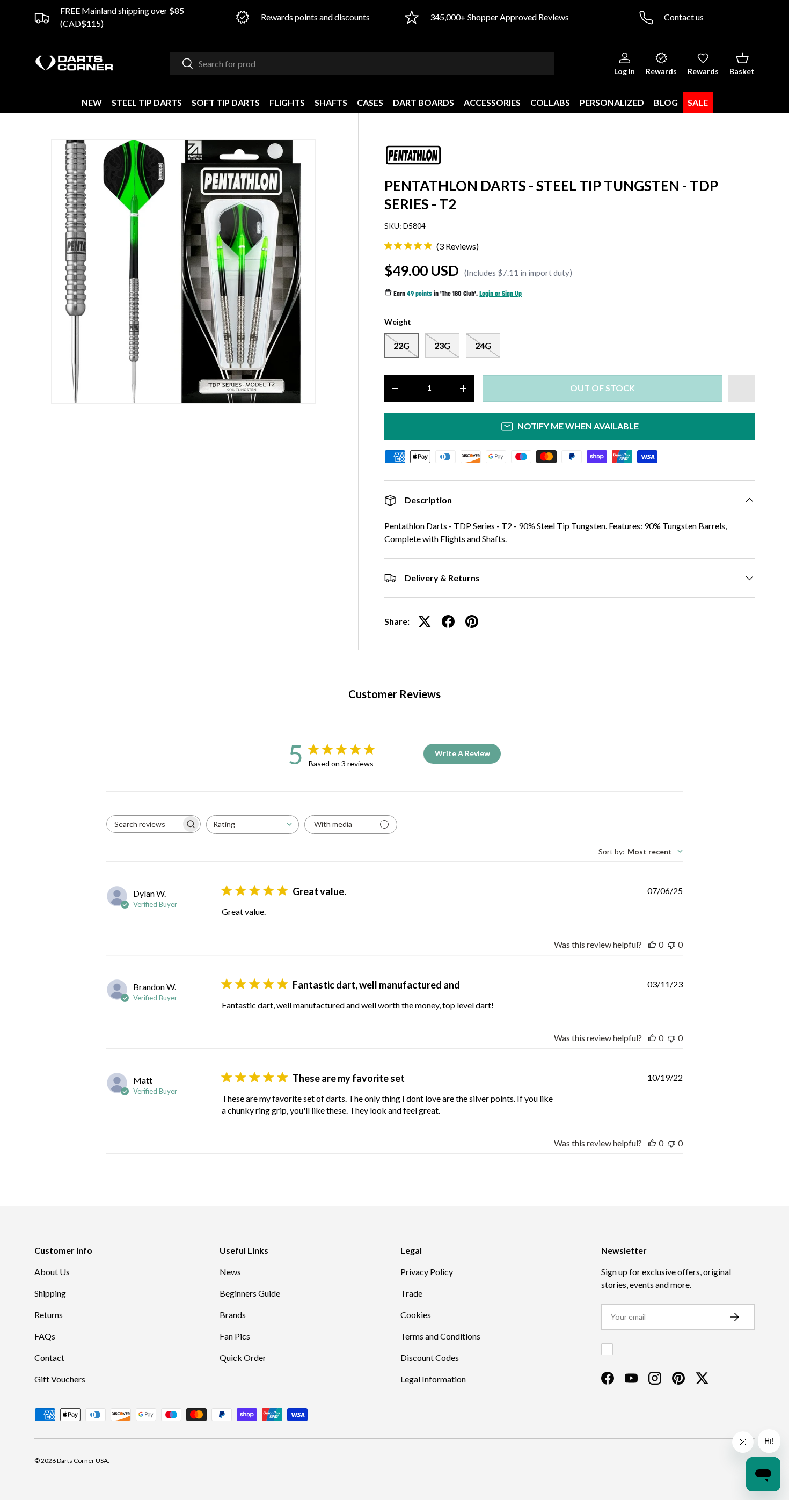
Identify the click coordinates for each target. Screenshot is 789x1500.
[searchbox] (144, 824)
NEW (92, 102)
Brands (233, 1314)
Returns (48, 1314)
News (230, 1272)
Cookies (415, 1314)
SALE (698, 102)
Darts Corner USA (82, 1461)
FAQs (44, 1336)
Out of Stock (602, 388)
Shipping (50, 1293)
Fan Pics (235, 1336)
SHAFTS (331, 102)
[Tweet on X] (424, 621)
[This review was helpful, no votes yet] (652, 944)
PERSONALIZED (612, 102)
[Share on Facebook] (448, 621)
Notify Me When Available (578, 426)
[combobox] (362, 63)
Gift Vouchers (59, 1379)
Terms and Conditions (440, 1336)
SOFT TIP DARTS (226, 102)
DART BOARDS (423, 102)
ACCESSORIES (492, 102)
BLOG (666, 102)
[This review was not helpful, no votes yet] (671, 944)
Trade (411, 1293)
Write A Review (462, 753)
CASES (370, 102)
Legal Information (433, 1379)
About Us (52, 1272)
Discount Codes (429, 1357)
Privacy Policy (426, 1272)
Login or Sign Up (500, 294)
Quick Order (243, 1357)
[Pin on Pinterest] (472, 621)
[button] (742, 63)
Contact (49, 1357)
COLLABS (550, 102)
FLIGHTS (287, 102)
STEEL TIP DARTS (147, 102)
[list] (183, 271)
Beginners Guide (250, 1293)
